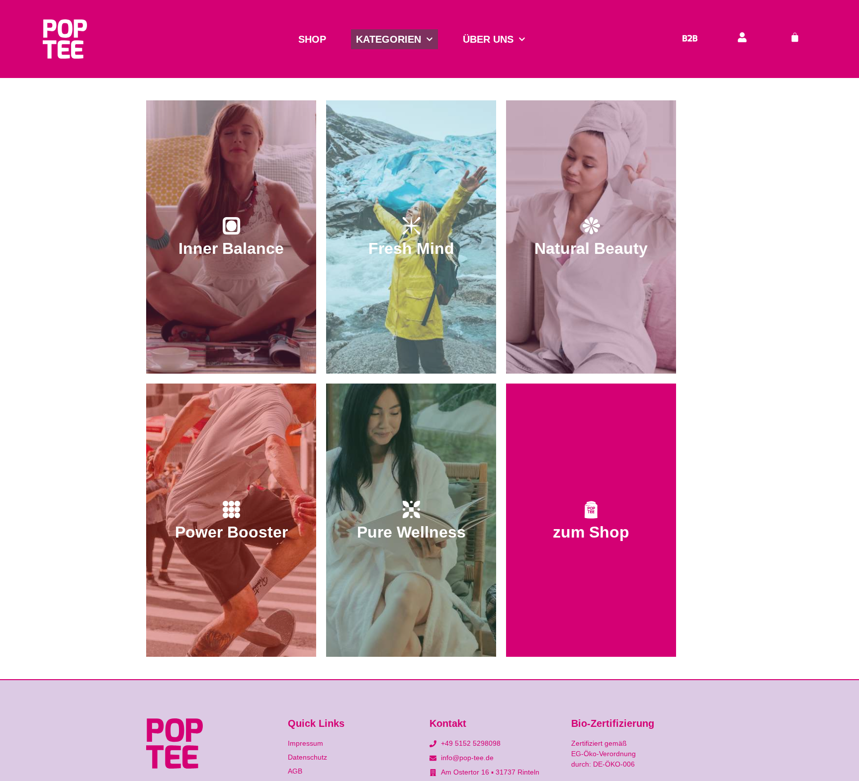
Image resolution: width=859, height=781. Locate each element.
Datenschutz (307, 757)
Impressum (305, 743)
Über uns (488, 39)
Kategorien (388, 39)
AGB (295, 771)
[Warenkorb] (795, 38)
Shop (312, 39)
